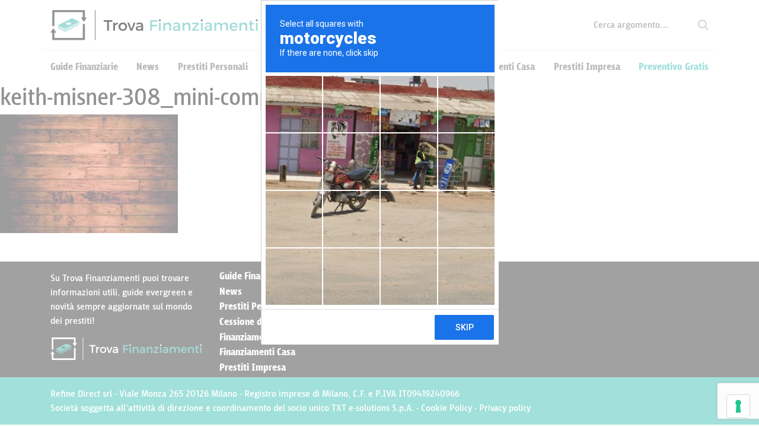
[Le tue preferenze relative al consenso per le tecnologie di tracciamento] (738, 406)
